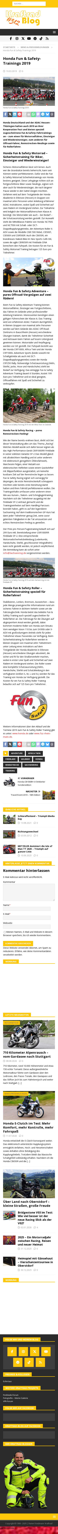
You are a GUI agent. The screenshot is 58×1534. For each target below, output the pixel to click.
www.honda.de (20, 733)
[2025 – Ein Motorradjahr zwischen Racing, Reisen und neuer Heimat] (9, 1240)
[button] (53, 32)
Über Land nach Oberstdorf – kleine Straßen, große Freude (26, 1204)
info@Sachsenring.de (14, 553)
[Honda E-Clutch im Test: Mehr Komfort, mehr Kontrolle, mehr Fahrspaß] (29, 1105)
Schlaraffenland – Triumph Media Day (36, 817)
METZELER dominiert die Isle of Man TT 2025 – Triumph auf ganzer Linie (35, 849)
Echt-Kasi (7, 1381)
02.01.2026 (26, 1227)
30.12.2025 (26, 1269)
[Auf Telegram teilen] (42, 114)
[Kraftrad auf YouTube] (29, 39)
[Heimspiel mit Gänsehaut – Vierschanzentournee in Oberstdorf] (9, 1261)
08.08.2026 (11, 1060)
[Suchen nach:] (29, 3)
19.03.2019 (11, 71)
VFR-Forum (8, 1401)
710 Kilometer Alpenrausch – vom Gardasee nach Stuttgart (27, 1054)
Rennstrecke (12, 765)
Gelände (25, 759)
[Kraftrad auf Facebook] (11, 39)
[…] (19, 1083)
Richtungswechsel (28, 831)
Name (6, 905)
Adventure (17, 753)
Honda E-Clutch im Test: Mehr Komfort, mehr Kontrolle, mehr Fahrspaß (28, 1127)
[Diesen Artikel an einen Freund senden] (24, 114)
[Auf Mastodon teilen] (38, 114)
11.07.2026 (11, 1135)
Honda (39, 759)
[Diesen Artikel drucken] (28, 114)
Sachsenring (31, 765)
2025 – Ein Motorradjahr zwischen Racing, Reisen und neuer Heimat (34, 1240)
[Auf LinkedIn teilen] (14, 114)
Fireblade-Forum (10, 1395)
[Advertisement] (29, 988)
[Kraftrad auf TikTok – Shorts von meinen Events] (41, 39)
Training (10, 770)
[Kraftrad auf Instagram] (17, 39)
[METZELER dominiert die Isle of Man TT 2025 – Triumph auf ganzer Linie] (9, 849)
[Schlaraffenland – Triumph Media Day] (9, 819)
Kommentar (9, 881)
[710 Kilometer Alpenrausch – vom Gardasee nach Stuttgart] (29, 1034)
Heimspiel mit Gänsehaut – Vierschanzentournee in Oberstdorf (35, 1262)
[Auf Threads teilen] (52, 114)
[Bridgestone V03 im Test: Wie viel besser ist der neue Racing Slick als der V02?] (9, 1215)
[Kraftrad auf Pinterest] (35, 39)
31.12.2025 (26, 1248)
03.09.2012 (26, 835)
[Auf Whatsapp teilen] (33, 114)
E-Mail (6, 913)
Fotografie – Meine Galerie (15, 1398)
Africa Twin (34, 753)
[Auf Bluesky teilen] (47, 114)
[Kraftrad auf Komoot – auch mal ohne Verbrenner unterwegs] (47, 39)
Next (51, 1189)
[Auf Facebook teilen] (5, 114)
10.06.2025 (26, 855)
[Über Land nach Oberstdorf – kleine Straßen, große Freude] (29, 1183)
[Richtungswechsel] (9, 834)
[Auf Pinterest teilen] (19, 114)
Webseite (7, 923)
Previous (7, 1189)
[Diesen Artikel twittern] (10, 114)
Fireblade (10, 759)
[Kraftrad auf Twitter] (23, 39)
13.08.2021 (26, 822)
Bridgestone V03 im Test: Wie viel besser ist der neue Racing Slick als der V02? (35, 1218)
